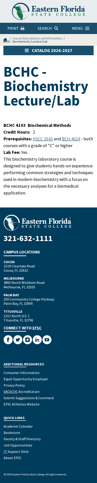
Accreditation (21, 391)
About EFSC (12, 458)
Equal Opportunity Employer (26, 379)
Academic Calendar (18, 426)
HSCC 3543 (43, 138)
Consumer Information (21, 372)
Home (5, 38)
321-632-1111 (28, 238)
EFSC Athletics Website (21, 404)
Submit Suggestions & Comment (29, 398)
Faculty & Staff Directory (22, 439)
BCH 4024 (71, 138)
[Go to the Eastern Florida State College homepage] (48, 223)
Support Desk (16, 451)
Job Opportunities (18, 445)
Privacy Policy (14, 385)
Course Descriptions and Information (37, 38)
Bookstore (12, 432)
